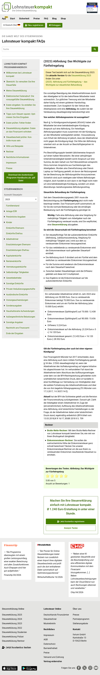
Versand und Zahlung (54, 657)
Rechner (10, 151)
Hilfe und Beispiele (14, 146)
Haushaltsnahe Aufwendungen (20, 311)
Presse (9, 168)
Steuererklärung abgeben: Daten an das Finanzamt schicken (21, 130)
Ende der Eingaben (14, 333)
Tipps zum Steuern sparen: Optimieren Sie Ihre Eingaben (21, 116)
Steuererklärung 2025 (81, 75)
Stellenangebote (80, 623)
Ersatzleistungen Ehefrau (17, 250)
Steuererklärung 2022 (12, 628)
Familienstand (12, 205)
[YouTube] (96, 668)
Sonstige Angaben (14, 322)
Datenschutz (49, 644)
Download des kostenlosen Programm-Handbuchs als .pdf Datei (21, 178)
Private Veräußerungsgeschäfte (20, 289)
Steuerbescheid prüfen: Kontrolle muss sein (19, 139)
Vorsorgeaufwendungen (17, 300)
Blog (54, 18)
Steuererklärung (59, 224)
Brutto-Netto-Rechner (57, 430)
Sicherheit (24, 18)
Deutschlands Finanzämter (56, 614)
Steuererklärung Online (13, 609)
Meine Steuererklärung (16, 90)
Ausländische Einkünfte (17, 294)
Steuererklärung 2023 (12, 623)
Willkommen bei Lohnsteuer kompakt (19, 74)
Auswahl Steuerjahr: (13, 195)
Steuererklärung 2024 (12, 619)
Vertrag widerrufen (53, 661)
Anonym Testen (71, 528)
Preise (36, 18)
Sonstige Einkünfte (14, 283)
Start (12, 18)
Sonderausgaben (14, 305)
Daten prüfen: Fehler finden (18, 123)
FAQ (46, 18)
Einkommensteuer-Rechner (60, 440)
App (4, 18)
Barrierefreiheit (50, 648)
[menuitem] (11, 25)
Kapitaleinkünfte (13, 255)
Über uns (77, 609)
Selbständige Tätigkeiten (17, 272)
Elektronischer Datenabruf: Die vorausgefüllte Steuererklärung (20, 98)
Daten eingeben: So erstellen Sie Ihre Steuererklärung (21, 107)
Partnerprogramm (81, 619)
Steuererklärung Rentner (13, 641)
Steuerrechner (50, 619)
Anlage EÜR (11, 211)
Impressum (11, 162)
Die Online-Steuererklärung (24, 10)
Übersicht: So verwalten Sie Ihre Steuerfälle (20, 83)
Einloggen (56, 25)
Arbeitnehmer (12, 239)
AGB (46, 639)
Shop (63, 18)
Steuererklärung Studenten (14, 632)
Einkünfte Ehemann (15, 228)
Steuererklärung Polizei (13, 636)
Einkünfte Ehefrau (14, 233)
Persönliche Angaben (16, 217)
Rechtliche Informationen (17, 157)
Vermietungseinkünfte (16, 267)
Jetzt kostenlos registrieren (72, 521)
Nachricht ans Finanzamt (17, 328)
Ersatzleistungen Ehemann (18, 244)
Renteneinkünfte (13, 261)
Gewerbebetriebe (13, 278)
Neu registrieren (35, 25)
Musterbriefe (49, 623)
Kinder (9, 222)
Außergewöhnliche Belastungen (20, 316)
